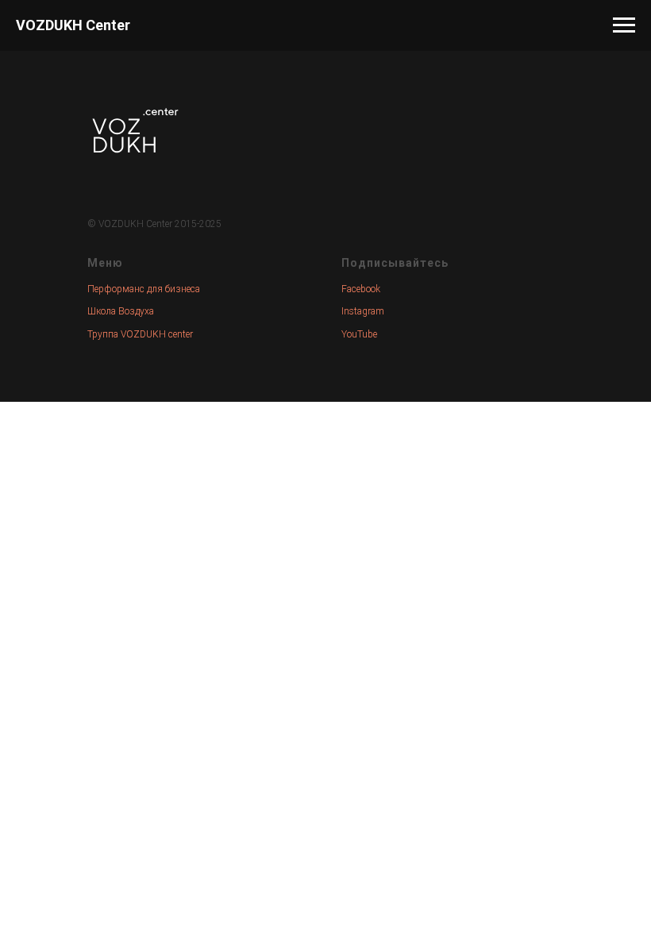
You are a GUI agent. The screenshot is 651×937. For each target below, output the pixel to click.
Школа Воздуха (120, 311)
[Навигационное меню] (624, 25)
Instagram (362, 311)
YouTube (359, 334)
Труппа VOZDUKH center (140, 334)
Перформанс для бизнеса (143, 289)
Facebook (360, 289)
